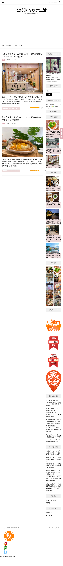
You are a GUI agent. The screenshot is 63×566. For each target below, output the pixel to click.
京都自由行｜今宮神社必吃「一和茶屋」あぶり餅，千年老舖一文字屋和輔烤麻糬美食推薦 (53, 453)
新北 (3, 123)
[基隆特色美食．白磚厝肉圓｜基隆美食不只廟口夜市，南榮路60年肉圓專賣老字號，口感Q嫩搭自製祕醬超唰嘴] (57, 270)
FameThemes (58, 527)
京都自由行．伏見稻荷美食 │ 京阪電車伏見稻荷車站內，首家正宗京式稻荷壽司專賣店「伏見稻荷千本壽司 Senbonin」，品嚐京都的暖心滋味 (53, 487)
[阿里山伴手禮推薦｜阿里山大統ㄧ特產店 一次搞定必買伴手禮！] (49, 278)
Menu (4, 2)
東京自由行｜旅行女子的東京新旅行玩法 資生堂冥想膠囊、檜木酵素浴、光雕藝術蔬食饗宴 (53, 478)
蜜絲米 (8, 59)
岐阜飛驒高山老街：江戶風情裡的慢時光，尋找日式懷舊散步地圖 (53, 459)
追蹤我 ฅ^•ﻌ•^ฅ (53, 310)
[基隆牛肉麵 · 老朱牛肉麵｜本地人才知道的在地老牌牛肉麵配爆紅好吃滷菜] (49, 270)
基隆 (3, 59)
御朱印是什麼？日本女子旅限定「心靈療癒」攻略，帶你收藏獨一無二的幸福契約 (53, 465)
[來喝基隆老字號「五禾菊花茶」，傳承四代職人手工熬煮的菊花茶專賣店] (22, 78)
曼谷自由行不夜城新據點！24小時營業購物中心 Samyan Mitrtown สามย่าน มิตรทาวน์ (53, 410)
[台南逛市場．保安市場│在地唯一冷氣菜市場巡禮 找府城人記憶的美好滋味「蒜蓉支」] (57, 302)
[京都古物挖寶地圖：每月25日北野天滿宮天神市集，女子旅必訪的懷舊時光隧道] (57, 294)
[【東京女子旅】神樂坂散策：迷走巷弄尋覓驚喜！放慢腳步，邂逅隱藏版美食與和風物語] (57, 278)
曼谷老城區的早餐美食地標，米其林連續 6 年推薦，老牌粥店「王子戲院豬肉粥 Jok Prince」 (53, 421)
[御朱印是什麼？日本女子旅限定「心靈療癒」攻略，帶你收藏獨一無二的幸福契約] (49, 286)
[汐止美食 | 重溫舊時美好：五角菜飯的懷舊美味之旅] (49, 302)
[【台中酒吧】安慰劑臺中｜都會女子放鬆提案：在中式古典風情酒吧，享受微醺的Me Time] (49, 294)
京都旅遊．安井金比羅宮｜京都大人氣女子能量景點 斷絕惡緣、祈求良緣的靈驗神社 (53, 472)
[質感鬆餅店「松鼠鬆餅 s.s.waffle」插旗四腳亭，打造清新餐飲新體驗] (22, 141)
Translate (56, 106)
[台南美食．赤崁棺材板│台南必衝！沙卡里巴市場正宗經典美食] (57, 286)
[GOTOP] (5, 552)
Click (61, 133)
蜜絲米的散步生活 (31, 10)
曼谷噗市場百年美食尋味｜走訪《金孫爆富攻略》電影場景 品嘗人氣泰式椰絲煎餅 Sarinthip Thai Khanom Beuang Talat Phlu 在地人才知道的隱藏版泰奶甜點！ (53, 438)
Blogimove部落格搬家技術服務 (7, 556)
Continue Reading (12, 108)
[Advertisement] (31, 30)
